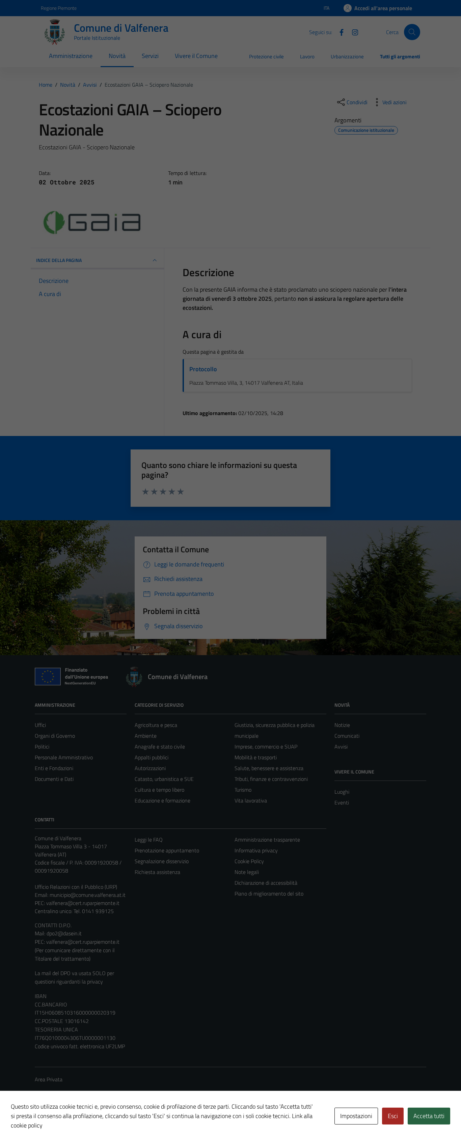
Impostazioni (356, 1115)
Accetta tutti (428, 1115)
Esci (393, 1115)
